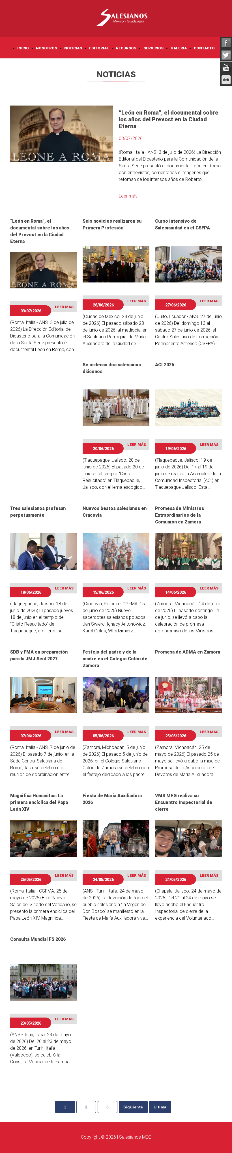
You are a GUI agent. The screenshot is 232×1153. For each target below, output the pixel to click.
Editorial (99, 48)
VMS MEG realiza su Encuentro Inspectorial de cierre (183, 802)
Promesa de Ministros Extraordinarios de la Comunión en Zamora (179, 515)
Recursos (126, 48)
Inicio (23, 48)
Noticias (73, 48)
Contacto (204, 48)
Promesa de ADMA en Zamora (187, 652)
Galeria (179, 48)
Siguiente (133, 1107)
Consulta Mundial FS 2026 (38, 939)
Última (160, 1107)
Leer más (128, 196)
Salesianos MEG (135, 1137)
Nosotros (46, 48)
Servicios (153, 48)
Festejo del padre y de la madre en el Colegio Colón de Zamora (115, 658)
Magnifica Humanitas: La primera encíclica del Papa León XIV (39, 802)
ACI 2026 (164, 364)
